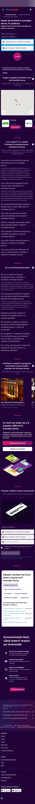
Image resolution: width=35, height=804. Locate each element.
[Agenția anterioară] (3, 112)
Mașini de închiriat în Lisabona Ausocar (11, 619)
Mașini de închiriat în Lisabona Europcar (14, 611)
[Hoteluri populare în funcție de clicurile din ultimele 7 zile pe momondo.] (33, 366)
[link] (15, 127)
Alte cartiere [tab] (8, 593)
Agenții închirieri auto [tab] (10, 585)
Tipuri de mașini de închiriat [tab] (12, 589)
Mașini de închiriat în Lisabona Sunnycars (15, 622)
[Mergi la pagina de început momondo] (12, 10)
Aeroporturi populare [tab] (21, 593)
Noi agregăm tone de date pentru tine (15, 715)
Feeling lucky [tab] (25, 597)
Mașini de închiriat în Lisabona (7, 727)
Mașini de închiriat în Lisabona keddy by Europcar (13, 614)
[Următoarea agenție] (31, 112)
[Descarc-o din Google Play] (6, 790)
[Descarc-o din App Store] (16, 790)
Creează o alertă (13, 679)
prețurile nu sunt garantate (19, 706)
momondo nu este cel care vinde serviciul (16, 711)
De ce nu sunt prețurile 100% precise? (15, 718)
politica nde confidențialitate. (15, 558)
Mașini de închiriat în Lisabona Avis (13, 608)
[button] (3, 10)
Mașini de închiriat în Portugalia (21, 725)
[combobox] (9, 34)
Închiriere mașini (8, 725)
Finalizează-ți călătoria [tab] (11, 597)
